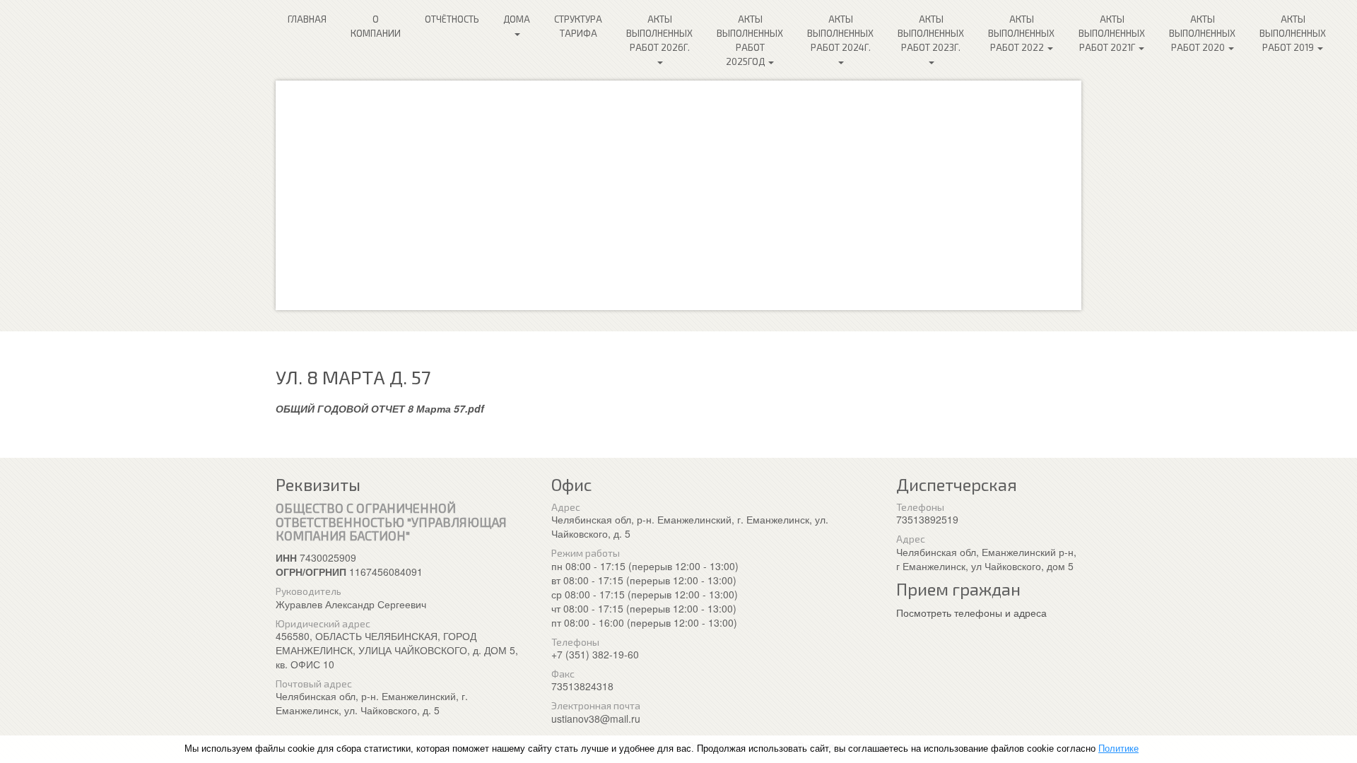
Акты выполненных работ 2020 (1202, 33)
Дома (516, 19)
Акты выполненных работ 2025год (750, 40)
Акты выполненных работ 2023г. (931, 33)
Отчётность (452, 19)
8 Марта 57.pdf (446, 408)
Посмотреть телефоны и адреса (971, 612)
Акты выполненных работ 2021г (1112, 33)
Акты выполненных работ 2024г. (840, 33)
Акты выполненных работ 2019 (1292, 33)
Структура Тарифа (578, 26)
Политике (1118, 748)
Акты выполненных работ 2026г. (659, 33)
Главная (307, 19)
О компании (376, 26)
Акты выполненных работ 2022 (1021, 33)
